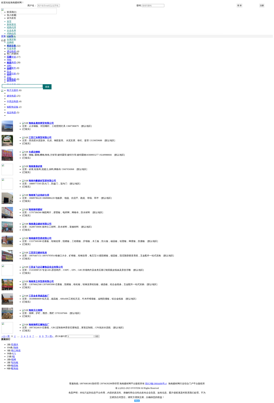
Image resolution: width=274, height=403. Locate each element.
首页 (3, 36)
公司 (10, 36)
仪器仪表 (11, 73)
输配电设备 (12, 107)
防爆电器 (11, 79)
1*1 (14, 353)
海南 (16, 347)
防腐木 (14, 344)
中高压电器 (12, 101)
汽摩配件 (11, 68)
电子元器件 (12, 90)
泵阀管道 (11, 57)
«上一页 (5, 336)
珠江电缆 (16, 350)
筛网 (13, 359)
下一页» (49, 336)
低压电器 (11, 112)
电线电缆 (11, 62)
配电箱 (14, 368)
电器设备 (11, 46)
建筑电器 (11, 96)
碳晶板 (14, 365)
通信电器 (11, 51)
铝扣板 (14, 362)
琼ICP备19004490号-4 (156, 383)
